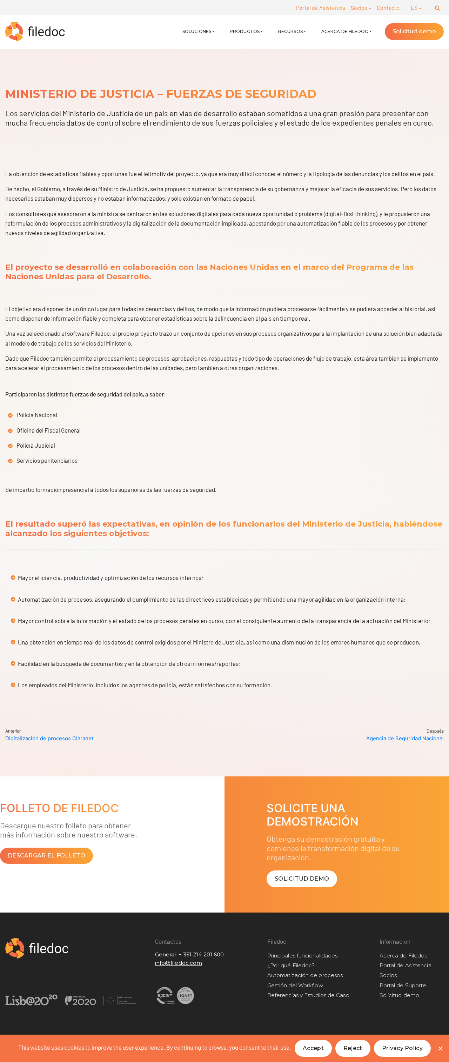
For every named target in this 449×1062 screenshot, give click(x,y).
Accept (313, 1048)
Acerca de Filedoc (344, 31)
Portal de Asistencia (320, 7)
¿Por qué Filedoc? (291, 965)
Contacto (388, 7)
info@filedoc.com (178, 963)
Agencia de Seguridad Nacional (405, 738)
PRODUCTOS (245, 31)
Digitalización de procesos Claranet (49, 738)
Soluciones (196, 31)
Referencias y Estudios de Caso (308, 995)
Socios (359, 7)
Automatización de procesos (305, 975)
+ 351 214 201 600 (201, 954)
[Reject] (440, 1048)
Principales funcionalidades (302, 955)
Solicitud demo (414, 31)
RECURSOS (290, 31)
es (414, 7)
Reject (352, 1048)
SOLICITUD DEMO (302, 878)
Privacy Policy (402, 1048)
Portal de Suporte (403, 985)
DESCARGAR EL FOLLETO (46, 855)
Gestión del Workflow (295, 985)
